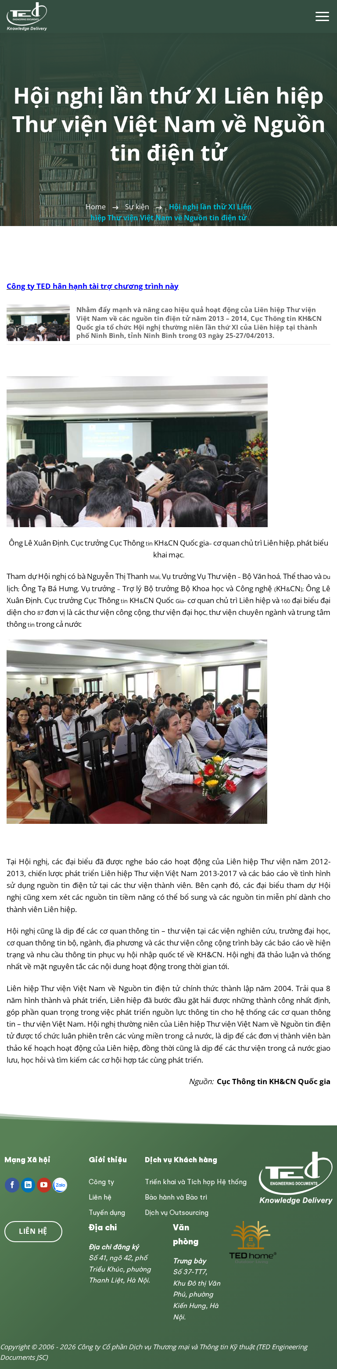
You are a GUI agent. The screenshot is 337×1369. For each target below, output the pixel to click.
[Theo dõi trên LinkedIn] (28, 1185)
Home (96, 207)
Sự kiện (137, 207)
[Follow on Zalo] (60, 1185)
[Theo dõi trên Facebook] (12, 1185)
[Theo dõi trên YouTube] (44, 1185)
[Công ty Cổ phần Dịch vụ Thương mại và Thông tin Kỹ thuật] (27, 16)
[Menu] (322, 16)
